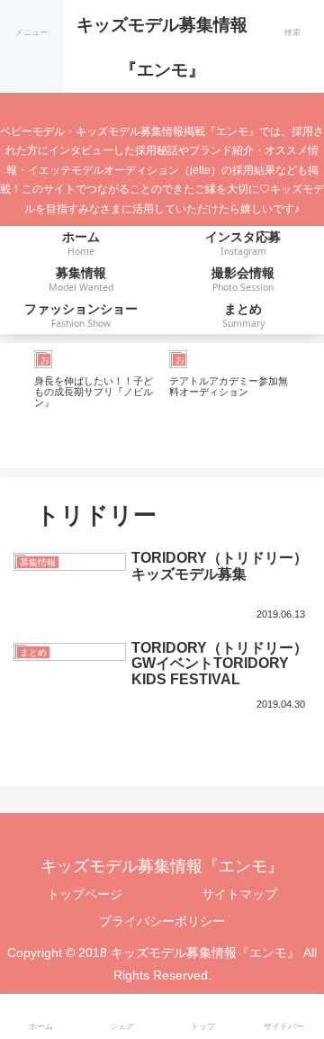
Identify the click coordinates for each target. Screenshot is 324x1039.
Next (311, 405)
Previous (13, 405)
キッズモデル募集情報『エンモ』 (162, 47)
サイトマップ (239, 894)
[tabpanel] (94, 402)
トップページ (84, 894)
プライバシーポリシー (162, 921)
